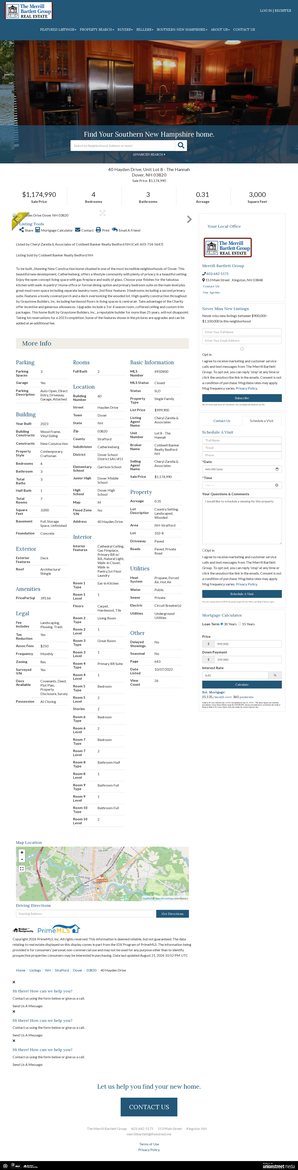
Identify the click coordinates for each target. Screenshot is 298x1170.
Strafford (62, 970)
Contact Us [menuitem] (244, 29)
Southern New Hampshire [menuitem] (181, 29)
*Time (207, 478)
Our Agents (211, 292)
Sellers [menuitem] (143, 29)
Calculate (242, 685)
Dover (77, 970)
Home (20, 970)
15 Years (248, 624)
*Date (207, 462)
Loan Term (210, 624)
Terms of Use (149, 1144)
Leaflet (147, 898)
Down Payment (214, 652)
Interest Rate (213, 668)
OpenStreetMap (164, 898)
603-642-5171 (217, 273)
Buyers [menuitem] (124, 29)
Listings (35, 970)
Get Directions (172, 914)
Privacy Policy (246, 388)
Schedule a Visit (261, 421)
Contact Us (211, 286)
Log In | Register (275, 10)
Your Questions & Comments (225, 494)
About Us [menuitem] (219, 29)
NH (48, 970)
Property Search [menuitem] (96, 29)
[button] (181, 145)
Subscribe (242, 398)
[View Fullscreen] (22, 868)
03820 (91, 970)
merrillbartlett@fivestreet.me (149, 1134)
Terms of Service (263, 602)
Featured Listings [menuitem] (57, 29)
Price (206, 636)
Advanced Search (148, 154)
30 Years (230, 624)
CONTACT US (149, 1107)
